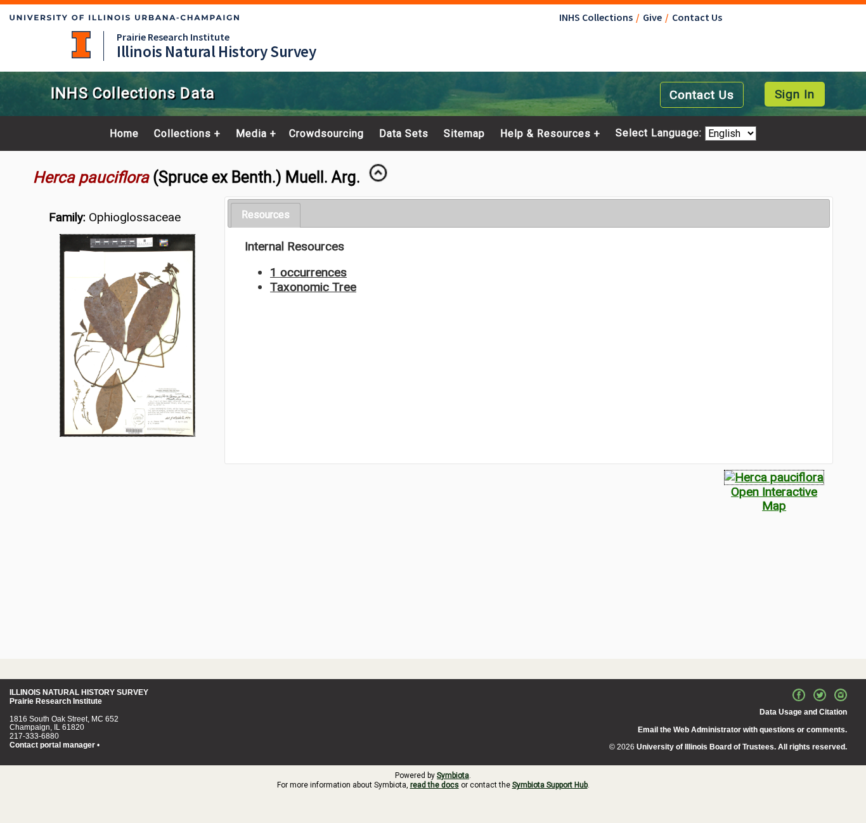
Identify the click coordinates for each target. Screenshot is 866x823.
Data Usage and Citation (803, 712)
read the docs (434, 785)
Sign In (795, 94)
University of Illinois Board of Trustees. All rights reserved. (742, 746)
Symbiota (453, 775)
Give (652, 17)
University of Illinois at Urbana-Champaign (81, 44)
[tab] (266, 215)
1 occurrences (308, 272)
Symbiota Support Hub (550, 785)
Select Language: (660, 133)
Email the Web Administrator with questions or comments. (742, 729)
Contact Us (697, 17)
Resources (266, 215)
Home (124, 133)
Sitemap (464, 133)
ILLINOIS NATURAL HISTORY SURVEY (79, 692)
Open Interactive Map (774, 498)
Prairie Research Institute (173, 36)
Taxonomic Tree (313, 287)
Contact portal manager (52, 745)
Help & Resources (545, 133)
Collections (182, 133)
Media (251, 133)
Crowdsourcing (326, 133)
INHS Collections (596, 17)
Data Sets (404, 133)
